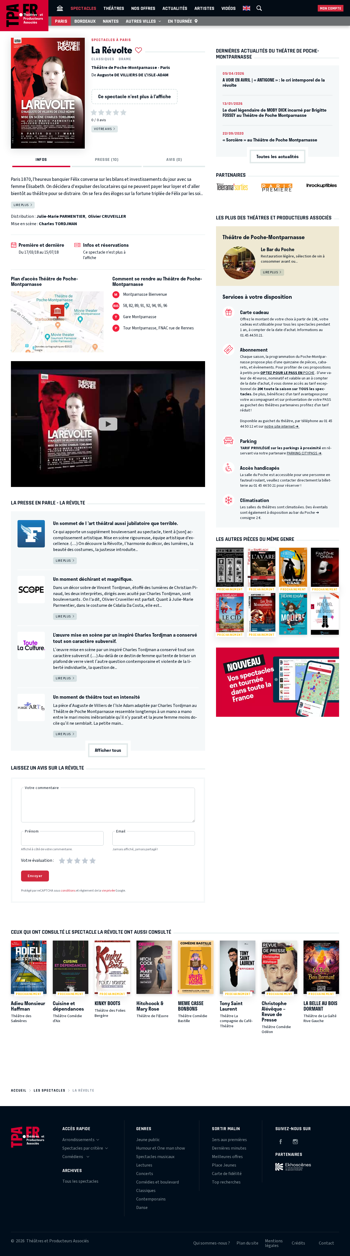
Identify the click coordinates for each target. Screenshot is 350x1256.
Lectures (144, 1165)
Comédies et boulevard (157, 1182)
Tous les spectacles (80, 1181)
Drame (125, 59)
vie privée (108, 890)
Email (121, 831)
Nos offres (143, 8)
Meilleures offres (227, 1157)
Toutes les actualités (277, 156)
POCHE (287, 373)
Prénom (32, 831)
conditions (68, 890)
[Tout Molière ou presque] (293, 614)
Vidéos (228, 8)
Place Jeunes (224, 1165)
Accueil (19, 1090)
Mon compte (330, 8)
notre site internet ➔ (281, 426)
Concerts (144, 1174)
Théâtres (113, 8)
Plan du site (247, 1243)
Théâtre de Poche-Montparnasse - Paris (130, 68)
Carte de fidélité (227, 1174)
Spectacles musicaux (155, 1157)
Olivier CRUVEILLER (107, 216)
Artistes (204, 8)
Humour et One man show (160, 1148)
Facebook (280, 1141)
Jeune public (148, 1140)
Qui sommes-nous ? (211, 1243)
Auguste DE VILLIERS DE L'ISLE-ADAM (132, 75)
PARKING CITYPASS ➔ (304, 453)
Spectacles (83, 8)
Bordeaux (85, 21)
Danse (142, 1208)
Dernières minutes (229, 1148)
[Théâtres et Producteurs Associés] (60, 8)
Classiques (102, 59)
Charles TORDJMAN (58, 224)
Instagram (295, 1141)
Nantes (111, 21)
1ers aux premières (229, 1140)
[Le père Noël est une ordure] (325, 614)
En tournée (180, 21)
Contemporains (151, 1199)
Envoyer (35, 876)
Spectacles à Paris (111, 40)
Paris (61, 21)
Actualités (174, 8)
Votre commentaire (42, 787)
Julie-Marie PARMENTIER (60, 216)
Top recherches (226, 1182)
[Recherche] (259, 8)
